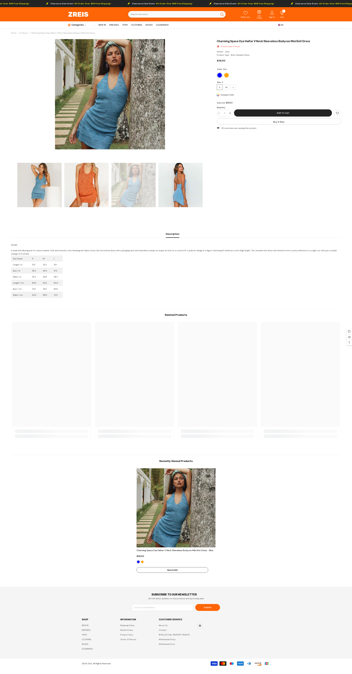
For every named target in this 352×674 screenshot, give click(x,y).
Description (172, 234)
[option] (110, 94)
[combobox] (173, 14)
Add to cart (283, 112)
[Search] (177, 14)
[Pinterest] (200, 625)
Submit (207, 607)
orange (142, 562)
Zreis (227, 51)
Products (24, 33)
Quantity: (221, 107)
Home (13, 33)
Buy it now (278, 121)
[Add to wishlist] (337, 113)
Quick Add (172, 570)
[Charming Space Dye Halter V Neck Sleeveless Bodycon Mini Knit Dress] (176, 507)
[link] (259, 14)
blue (138, 562)
